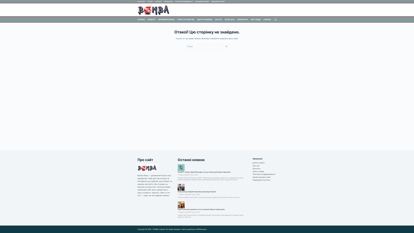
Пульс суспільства (185, 19)
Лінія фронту (242, 19)
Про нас (150, 1)
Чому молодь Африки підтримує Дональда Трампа (197, 192)
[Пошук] (275, 20)
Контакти (158, 1)
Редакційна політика (218, 1)
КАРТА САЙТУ (141, 1)
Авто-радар (256, 19)
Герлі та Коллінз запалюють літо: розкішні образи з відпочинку (201, 209)
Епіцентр (151, 19)
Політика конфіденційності (184, 1)
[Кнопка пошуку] (226, 46)
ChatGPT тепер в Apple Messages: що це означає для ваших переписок (204, 172)
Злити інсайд (168, 1)
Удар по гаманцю (204, 19)
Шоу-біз (218, 19)
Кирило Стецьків (184, 194)
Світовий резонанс (166, 19)
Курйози (267, 19)
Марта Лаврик (183, 175)
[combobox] (205, 46)
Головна (141, 19)
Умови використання (202, 1)
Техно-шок (229, 19)
